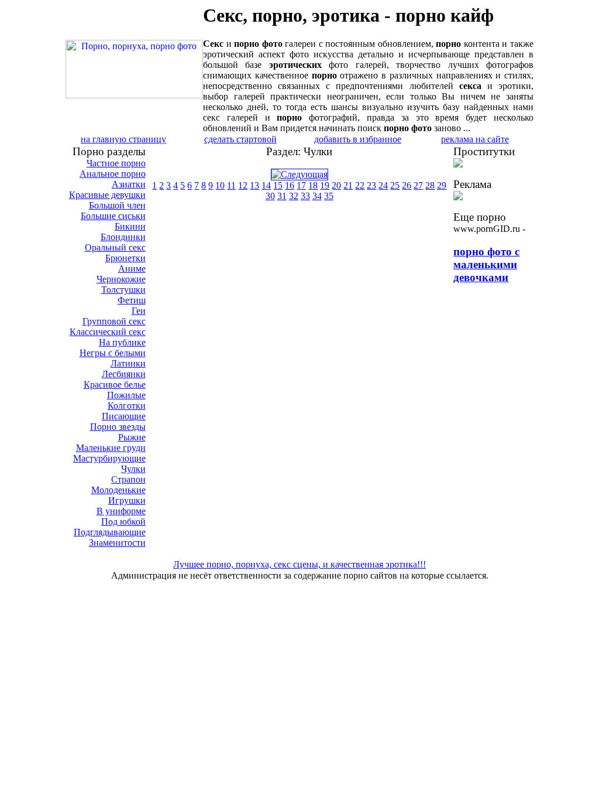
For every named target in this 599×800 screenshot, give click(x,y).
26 (406, 185)
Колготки (127, 406)
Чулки (133, 469)
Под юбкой (123, 522)
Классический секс (108, 332)
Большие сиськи (113, 216)
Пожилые (126, 395)
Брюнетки (125, 258)
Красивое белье (115, 384)
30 (270, 196)
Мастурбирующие (109, 458)
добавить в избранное (357, 139)
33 (305, 196)
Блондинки (123, 237)
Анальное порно (113, 174)
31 (282, 196)
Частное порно (116, 163)
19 (324, 185)
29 (441, 185)
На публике (122, 342)
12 (242, 185)
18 (313, 185)
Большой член (117, 205)
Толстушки (123, 290)
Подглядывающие (110, 532)
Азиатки (129, 184)
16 (289, 185)
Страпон (128, 479)
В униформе (121, 511)
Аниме (132, 268)
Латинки (128, 363)
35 (328, 196)
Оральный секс (115, 247)
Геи (139, 311)
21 (348, 185)
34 (317, 196)
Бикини (130, 226)
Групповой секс (114, 321)
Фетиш (132, 300)
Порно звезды (118, 427)
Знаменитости (117, 543)
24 (383, 185)
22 (359, 185)
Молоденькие (118, 490)
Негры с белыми (113, 353)
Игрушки (127, 500)
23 (371, 185)
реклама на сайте (475, 139)
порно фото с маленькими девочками (486, 264)
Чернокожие (121, 279)
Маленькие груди (111, 448)
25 (395, 185)
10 (220, 185)
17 (301, 185)
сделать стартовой (240, 139)
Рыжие (132, 437)
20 (336, 185)
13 (254, 185)
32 (293, 196)
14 (266, 185)
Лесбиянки (124, 374)
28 (430, 185)
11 (231, 185)
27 (418, 185)
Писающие (124, 416)
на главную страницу (123, 139)
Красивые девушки (107, 195)
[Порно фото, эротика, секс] (134, 95)
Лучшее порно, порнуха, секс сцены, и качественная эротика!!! (299, 564)
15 (278, 185)
